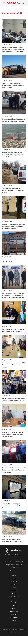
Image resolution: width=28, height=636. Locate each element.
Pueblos (14, 605)
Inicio (14, 578)
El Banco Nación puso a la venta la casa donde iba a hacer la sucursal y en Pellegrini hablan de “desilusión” (13, 49)
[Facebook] (14, 571)
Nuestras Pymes (14, 611)
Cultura (14, 593)
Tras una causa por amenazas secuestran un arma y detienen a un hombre (13, 190)
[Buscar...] (23, 3)
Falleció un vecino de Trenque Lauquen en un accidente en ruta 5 (12, 540)
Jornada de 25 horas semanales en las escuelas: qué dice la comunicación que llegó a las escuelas (13, 226)
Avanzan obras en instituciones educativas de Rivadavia (11, 261)
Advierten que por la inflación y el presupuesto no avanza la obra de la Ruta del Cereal (13, 85)
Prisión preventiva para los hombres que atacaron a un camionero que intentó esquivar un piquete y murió (13, 295)
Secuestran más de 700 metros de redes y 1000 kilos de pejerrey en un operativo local (13, 155)
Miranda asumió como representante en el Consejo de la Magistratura (13, 330)
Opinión (14, 620)
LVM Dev (18, 632)
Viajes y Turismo (14, 617)
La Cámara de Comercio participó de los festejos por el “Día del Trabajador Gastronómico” (13, 470)
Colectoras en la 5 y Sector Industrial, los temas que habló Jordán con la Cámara (13, 365)
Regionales (14, 614)
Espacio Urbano (14, 584)
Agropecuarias (14, 590)
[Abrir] (4, 3)
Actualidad (14, 581)
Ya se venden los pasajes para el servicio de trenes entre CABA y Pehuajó (12, 506)
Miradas (14, 608)
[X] (17, 571)
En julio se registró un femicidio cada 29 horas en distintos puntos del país (13, 399)
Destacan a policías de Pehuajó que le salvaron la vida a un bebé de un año (13, 120)
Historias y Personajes (14, 597)
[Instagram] (11, 571)
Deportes (14, 587)
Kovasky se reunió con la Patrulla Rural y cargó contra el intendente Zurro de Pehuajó (12, 434)
